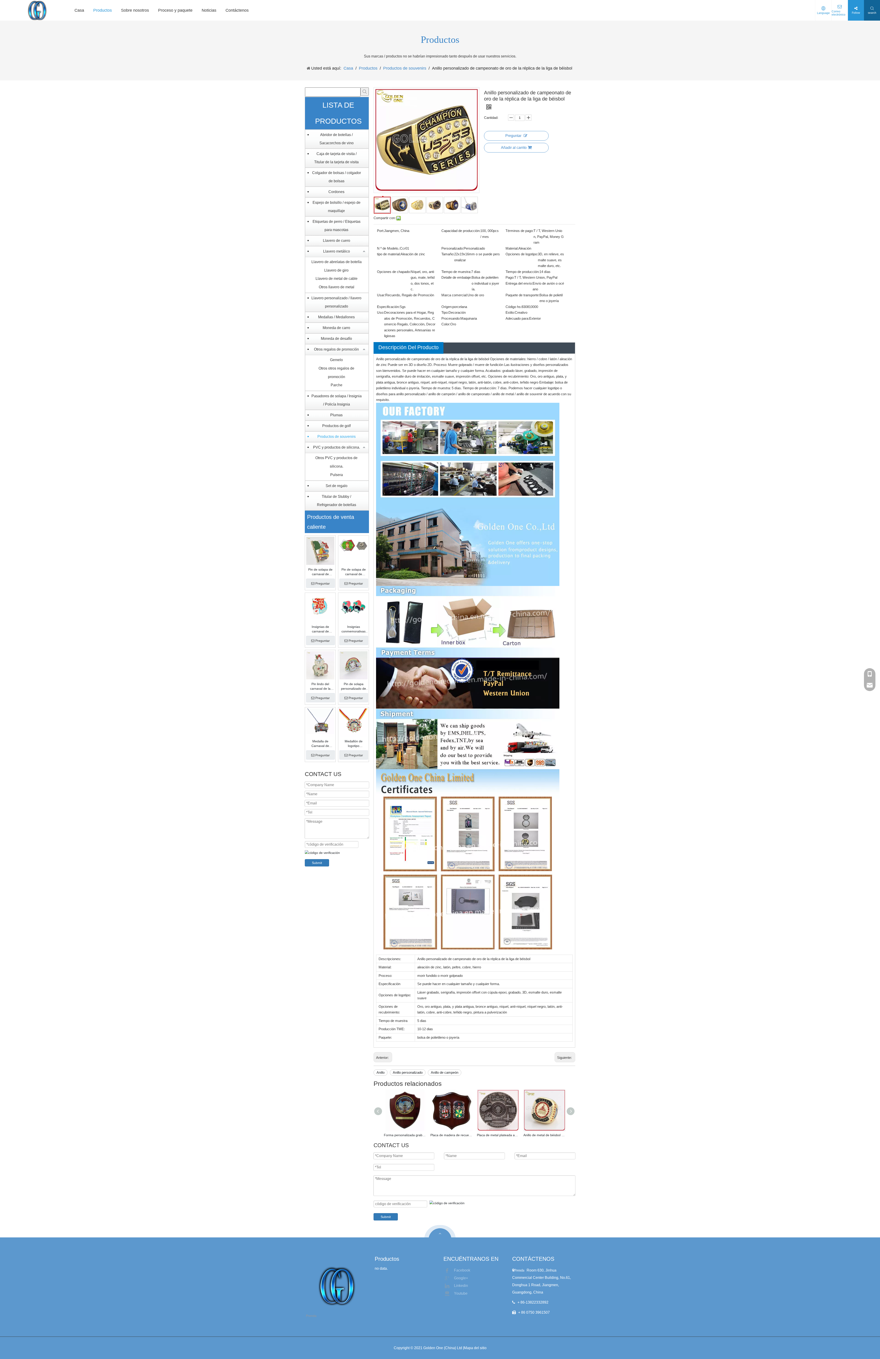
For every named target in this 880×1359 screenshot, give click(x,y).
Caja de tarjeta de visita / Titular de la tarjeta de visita (336, 158)
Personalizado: (452, 248)
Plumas (336, 415)
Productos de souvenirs (336, 436)
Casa (79, 10)
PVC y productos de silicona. (336, 447)
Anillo (381, 1072)
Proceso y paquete (175, 10)
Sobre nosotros (135, 10)
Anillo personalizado (408, 1072)
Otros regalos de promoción (336, 349)
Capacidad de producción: (460, 231)
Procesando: (450, 318)
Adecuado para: (517, 318)
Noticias (209, 10)
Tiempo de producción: (522, 272)
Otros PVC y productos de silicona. (336, 462)
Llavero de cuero (336, 240)
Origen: (446, 307)
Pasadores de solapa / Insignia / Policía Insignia (336, 400)
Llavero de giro (336, 270)
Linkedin (461, 1286)
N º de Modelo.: (388, 248)
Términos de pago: (520, 231)
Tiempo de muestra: (456, 272)
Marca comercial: (454, 295)
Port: (380, 231)
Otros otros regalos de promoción (336, 372)
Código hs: (514, 307)
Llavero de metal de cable (337, 279)
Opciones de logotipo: (522, 254)
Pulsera (336, 475)
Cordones (336, 192)
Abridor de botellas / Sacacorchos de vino (336, 139)
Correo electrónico (838, 13)
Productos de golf (336, 426)
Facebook (462, 1270)
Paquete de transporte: (522, 295)
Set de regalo (336, 486)
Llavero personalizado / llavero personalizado (336, 302)
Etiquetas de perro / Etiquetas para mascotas (336, 226)
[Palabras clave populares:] (364, 91)
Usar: (381, 295)
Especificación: (388, 307)
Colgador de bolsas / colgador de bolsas (336, 177)
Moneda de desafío (336, 338)
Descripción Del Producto (408, 347)
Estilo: (510, 312)
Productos (102, 10)
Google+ (461, 1278)
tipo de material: (389, 254)
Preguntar (322, 583)
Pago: (510, 277)
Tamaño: (447, 254)
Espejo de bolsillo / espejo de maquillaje (336, 207)
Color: (445, 324)
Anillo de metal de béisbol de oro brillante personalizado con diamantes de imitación (544, 1135)
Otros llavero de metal (336, 287)
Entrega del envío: (519, 283)
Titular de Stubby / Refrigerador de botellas (336, 501)
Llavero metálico (336, 251)
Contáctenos (237, 10)
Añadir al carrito (514, 148)
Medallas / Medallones (336, 317)
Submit (317, 863)
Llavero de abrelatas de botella (336, 262)
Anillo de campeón (444, 1072)
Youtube (461, 1293)
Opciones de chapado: (394, 272)
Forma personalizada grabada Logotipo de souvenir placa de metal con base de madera (405, 1135)
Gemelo (336, 360)
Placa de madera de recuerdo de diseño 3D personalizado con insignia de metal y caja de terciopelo (451, 1135)
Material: (512, 248)
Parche (336, 385)
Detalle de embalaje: (456, 277)
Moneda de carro (336, 328)
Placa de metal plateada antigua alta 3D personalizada (498, 1135)
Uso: (380, 312)
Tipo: (444, 312)
